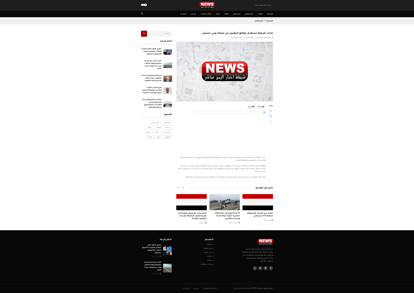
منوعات (260, 14)
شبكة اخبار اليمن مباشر (263, 37)
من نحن (193, 14)
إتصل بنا (183, 14)
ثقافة (150, 137)
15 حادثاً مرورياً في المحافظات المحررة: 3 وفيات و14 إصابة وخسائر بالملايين (227, 216)
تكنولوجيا (167, 137)
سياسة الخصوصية (210, 288)
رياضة (218, 14)
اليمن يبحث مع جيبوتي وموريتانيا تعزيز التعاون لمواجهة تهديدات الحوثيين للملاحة (192, 216)
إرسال (250, 107)
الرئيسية (270, 14)
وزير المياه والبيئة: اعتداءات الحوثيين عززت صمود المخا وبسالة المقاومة (151, 78)
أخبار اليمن (167, 123)
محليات (149, 127)
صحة (156, 132)
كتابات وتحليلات (205, 14)
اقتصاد (158, 127)
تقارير (158, 137)
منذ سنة (248, 37)
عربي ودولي (236, 14)
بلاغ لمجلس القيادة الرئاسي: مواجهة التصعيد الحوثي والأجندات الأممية (152, 90)
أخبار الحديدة (155, 123)
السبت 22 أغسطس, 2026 (263, 5)
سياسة (167, 127)
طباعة (260, 107)
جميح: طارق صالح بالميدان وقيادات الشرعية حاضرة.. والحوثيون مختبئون (151, 51)
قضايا (226, 14)
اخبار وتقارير (249, 14)
